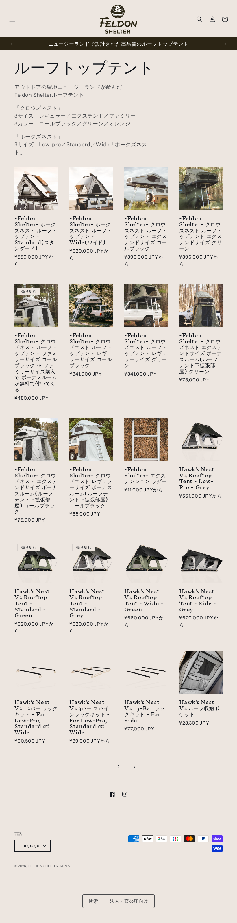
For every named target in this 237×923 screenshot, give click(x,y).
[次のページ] (134, 767)
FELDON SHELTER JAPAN (49, 866)
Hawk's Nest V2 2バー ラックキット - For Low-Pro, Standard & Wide (36, 717)
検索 (93, 901)
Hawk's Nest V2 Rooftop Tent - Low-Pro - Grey (196, 478)
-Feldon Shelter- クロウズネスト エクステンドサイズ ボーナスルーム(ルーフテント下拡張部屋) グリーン (200, 353)
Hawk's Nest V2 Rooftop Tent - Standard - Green (32, 603)
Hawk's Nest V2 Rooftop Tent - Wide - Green (144, 600)
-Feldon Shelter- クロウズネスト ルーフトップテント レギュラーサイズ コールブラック (90, 350)
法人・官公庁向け (129, 901)
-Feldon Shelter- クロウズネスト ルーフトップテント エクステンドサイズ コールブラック (145, 233)
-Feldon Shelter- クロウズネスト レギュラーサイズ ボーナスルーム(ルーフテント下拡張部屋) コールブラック (90, 487)
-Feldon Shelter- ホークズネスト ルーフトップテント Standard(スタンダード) (35, 233)
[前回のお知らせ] (11, 43)
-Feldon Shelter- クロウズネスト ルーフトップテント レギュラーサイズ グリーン (145, 350)
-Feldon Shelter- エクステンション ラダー (145, 475)
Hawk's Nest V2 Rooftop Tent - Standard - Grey (87, 603)
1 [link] (103, 767)
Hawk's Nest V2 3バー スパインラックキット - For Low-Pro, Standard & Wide (89, 717)
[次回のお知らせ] (225, 43)
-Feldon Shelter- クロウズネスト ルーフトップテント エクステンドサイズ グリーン (200, 233)
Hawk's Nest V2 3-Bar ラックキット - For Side (144, 711)
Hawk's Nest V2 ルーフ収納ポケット (199, 708)
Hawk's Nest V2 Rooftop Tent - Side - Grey (197, 600)
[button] (12, 19)
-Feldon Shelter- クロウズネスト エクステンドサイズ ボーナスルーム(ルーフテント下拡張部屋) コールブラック (35, 490)
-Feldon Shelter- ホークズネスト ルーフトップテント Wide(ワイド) (90, 230)
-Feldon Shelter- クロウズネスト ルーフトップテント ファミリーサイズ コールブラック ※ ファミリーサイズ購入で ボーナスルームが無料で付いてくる (35, 362)
